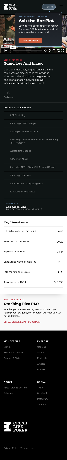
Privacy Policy (11, 448)
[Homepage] (10, 7)
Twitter (40, 388)
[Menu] (61, 6)
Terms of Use (27, 448)
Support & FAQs (12, 358)
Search (50, 7)
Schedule (8, 393)
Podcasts (42, 358)
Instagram (42, 399)
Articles (41, 364)
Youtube (41, 405)
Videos (40, 353)
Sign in (7, 347)
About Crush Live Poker (16, 388)
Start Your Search (30, 41)
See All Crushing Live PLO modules (22, 322)
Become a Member (13, 353)
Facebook (42, 393)
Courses (41, 347)
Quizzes (41, 369)
